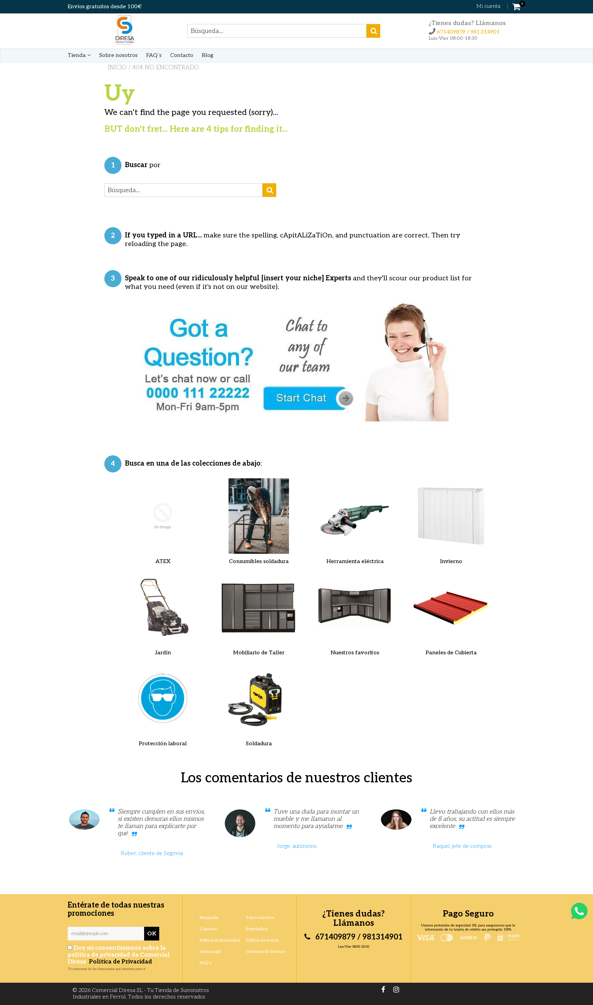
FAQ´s (154, 55)
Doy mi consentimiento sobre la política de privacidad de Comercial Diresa (119, 955)
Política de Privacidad (120, 961)
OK (151, 934)
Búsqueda (209, 917)
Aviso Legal (210, 951)
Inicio (117, 67)
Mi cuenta (488, 6)
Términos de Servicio (265, 951)
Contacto (181, 55)
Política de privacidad (220, 940)
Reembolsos (257, 929)
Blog (207, 55)
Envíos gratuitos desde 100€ (105, 6)
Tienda (77, 55)
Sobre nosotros (118, 55)
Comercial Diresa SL (117, 990)
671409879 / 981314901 (467, 32)
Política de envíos (262, 940)
